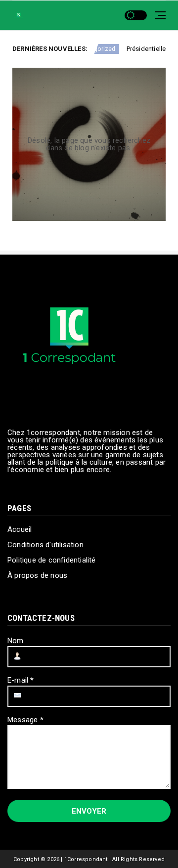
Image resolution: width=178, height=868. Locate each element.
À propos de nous (37, 575)
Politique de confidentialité (51, 560)
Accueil (19, 529)
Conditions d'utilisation (45, 544)
